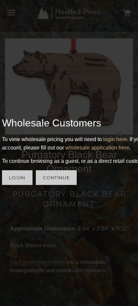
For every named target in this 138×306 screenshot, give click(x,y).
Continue (56, 177)
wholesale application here (97, 147)
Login (17, 177)
